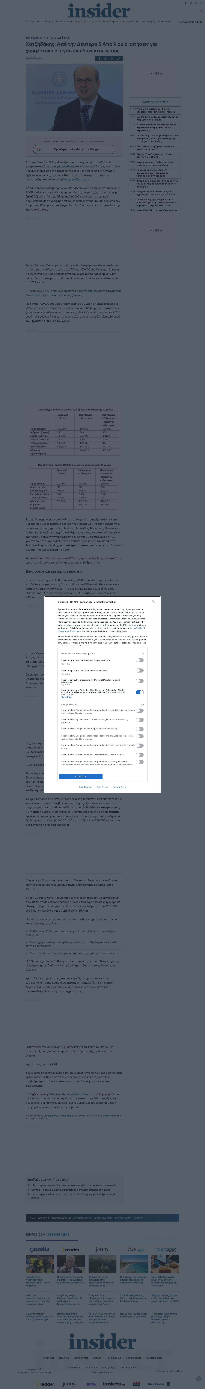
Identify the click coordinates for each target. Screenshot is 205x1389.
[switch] (140, 660)
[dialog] (102, 694)
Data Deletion (85, 787)
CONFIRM (80, 776)
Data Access (102, 787)
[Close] (154, 602)
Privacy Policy (119, 787)
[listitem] (102, 653)
